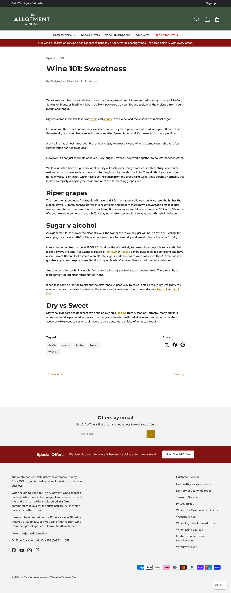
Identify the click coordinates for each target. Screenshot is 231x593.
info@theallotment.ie (33, 533)
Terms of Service (187, 497)
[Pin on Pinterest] (183, 345)
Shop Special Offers (178, 454)
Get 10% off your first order (27, 3)
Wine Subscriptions (117, 35)
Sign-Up (211, 3)
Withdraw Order (186, 547)
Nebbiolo (163, 289)
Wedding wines (185, 516)
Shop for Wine (62, 35)
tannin (93, 119)
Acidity (52, 345)
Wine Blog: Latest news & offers (196, 523)
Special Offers (90, 35)
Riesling (121, 313)
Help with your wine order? (193, 484)
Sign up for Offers (166, 35)
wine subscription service (60, 43)
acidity (107, 119)
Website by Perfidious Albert (64, 577)
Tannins (94, 345)
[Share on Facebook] (175, 345)
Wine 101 (53, 351)
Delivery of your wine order (193, 490)
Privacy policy (185, 503)
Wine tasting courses (189, 529)
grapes (66, 345)
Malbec (125, 251)
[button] (217, 19)
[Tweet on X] (167, 345)
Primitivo (111, 251)
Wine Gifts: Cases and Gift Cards (197, 510)
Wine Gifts (142, 35)
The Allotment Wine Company (34, 577)
